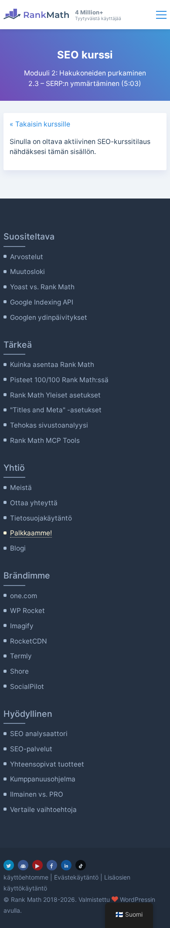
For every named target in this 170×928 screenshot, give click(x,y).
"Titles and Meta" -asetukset (56, 410)
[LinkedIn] (66, 865)
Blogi (18, 548)
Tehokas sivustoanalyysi (49, 425)
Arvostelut (26, 257)
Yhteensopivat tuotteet (47, 764)
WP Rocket (27, 610)
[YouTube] (37, 865)
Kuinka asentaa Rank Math (52, 364)
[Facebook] (52, 865)
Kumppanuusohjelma (42, 779)
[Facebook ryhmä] (23, 865)
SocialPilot (27, 686)
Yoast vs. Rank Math (42, 287)
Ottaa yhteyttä (34, 503)
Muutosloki (27, 271)
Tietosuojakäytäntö (41, 518)
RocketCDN (28, 641)
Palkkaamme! (31, 533)
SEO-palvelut (31, 749)
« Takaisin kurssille (40, 124)
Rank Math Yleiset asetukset (55, 395)
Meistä (21, 487)
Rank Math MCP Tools (45, 440)
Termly (21, 656)
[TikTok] (80, 865)
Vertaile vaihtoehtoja (43, 809)
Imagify (22, 626)
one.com (23, 596)
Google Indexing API (41, 302)
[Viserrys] (8, 865)
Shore (19, 671)
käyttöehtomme (25, 877)
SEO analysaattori (39, 733)
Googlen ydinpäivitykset (48, 317)
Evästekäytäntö (76, 877)
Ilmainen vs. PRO (36, 794)
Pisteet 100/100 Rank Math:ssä (59, 380)
